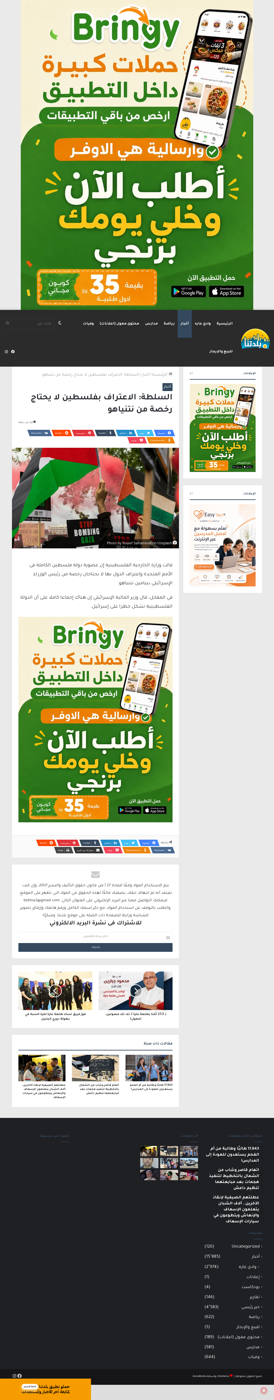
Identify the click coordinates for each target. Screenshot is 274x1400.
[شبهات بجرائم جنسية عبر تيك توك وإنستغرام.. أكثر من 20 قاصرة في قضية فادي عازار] (149, 1163)
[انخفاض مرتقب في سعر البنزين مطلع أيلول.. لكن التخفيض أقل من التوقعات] (169, 1175)
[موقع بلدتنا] (255, 338)
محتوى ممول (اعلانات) (119, 324)
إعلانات (253, 1277)
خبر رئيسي (250, 1307)
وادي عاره (203, 324)
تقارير (255, 1297)
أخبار (185, 324)
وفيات (88, 324)
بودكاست (251, 1287)
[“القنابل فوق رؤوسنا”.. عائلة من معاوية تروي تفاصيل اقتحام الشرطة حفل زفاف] (189, 1175)
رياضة (169, 324)
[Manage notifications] (264, 1390)
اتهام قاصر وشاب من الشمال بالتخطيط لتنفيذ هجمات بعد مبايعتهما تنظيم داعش (99, 1089)
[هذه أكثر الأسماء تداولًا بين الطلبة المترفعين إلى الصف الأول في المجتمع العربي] (169, 1163)
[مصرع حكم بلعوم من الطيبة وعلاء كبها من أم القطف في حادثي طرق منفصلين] (149, 1175)
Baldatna (224, 1376)
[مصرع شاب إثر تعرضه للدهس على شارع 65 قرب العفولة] (189, 1163)
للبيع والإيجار (221, 352)
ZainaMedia (199, 1376)
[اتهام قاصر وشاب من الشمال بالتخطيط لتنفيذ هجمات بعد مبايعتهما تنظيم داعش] (95, 1068)
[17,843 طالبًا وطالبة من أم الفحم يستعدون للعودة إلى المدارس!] (149, 1068)
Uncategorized (246, 1247)
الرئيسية (225, 324)
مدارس (151, 324)
